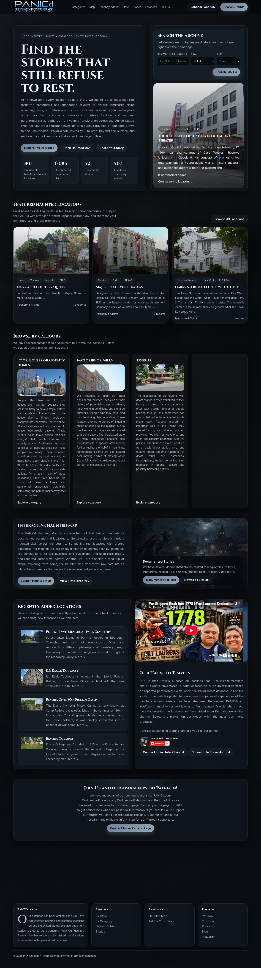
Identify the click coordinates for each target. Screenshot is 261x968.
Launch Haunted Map (36, 580)
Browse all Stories (196, 580)
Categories (78, 7)
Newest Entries (106, 926)
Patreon (207, 916)
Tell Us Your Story (161, 921)
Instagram (208, 936)
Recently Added (109, 7)
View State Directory (74, 581)
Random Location (203, 7)
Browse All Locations (229, 219)
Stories (137, 7)
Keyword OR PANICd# (172, 54)
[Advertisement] (220, 411)
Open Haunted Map (77, 148)
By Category (104, 921)
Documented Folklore (161, 580)
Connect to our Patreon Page (130, 828)
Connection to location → (175, 181)
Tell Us (165, 7)
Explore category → (31, 502)
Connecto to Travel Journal (211, 752)
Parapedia (151, 7)
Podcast (207, 926)
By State (101, 916)
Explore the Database (39, 148)
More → (40, 298)
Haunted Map (158, 916)
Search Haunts (234, 7)
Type (220, 54)
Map (92, 7)
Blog (205, 931)
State (126, 7)
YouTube (208, 921)
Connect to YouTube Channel (163, 752)
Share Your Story (112, 148)
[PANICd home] (34, 7)
